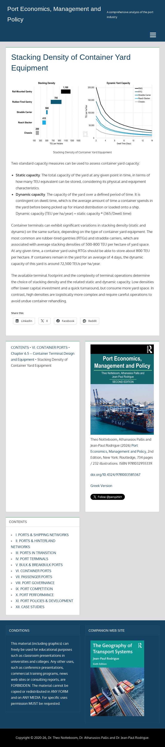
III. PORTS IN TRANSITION (36, 553)
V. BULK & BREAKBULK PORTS (39, 565)
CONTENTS (20, 347)
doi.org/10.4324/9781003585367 (115, 474)
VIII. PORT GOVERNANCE (35, 583)
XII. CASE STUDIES (30, 607)
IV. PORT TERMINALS (32, 559)
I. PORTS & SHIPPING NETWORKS (42, 535)
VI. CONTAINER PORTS (50, 347)
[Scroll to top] (155, 737)
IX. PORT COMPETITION (34, 589)
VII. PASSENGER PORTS (34, 577)
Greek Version (101, 486)
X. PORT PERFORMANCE (35, 595)
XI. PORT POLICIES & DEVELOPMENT (44, 601)
